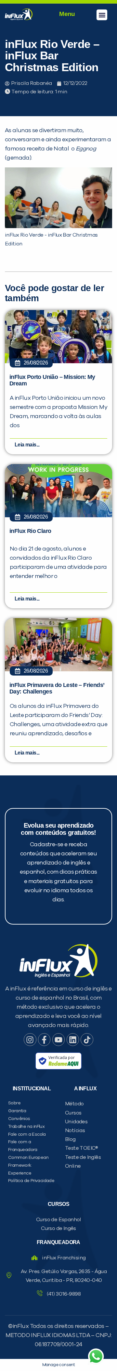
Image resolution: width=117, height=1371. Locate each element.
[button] (102, 14)
